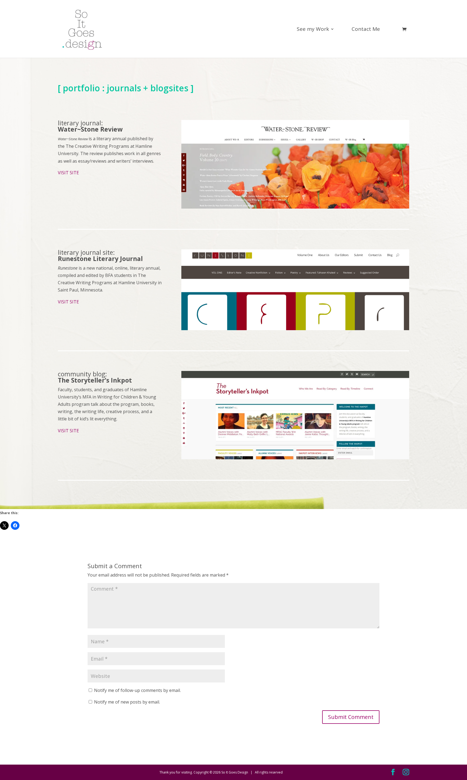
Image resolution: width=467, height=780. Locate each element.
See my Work (313, 29)
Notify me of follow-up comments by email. (137, 690)
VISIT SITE (68, 173)
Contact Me (366, 29)
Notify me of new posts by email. (127, 702)
